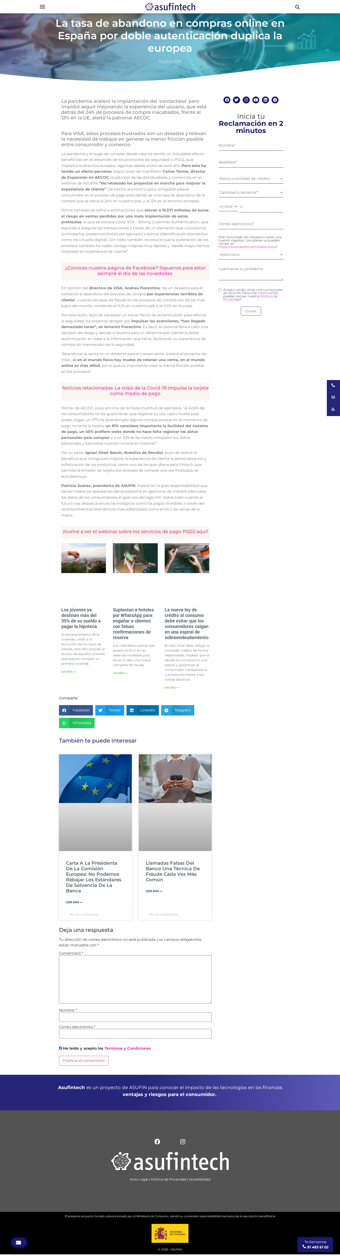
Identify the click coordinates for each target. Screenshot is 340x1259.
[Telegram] (275, 100)
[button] (42, 6)
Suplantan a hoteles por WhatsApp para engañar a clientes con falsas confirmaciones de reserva (133, 623)
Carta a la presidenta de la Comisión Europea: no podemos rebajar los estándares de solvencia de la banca (93, 877)
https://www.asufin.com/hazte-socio (248, 247)
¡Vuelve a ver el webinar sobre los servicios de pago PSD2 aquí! (135, 531)
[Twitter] (236, 100)
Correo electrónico (77, 1027)
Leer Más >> (68, 671)
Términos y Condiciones (128, 1048)
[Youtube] (256, 100)
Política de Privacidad (168, 1179)
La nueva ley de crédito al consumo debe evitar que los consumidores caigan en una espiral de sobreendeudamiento (186, 623)
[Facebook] (227, 100)
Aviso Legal (139, 1179)
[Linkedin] (265, 100)
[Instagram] (246, 100)
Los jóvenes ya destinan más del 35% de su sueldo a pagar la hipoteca (81, 618)
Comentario (71, 953)
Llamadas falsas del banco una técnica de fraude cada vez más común (173, 871)
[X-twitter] (170, 1141)
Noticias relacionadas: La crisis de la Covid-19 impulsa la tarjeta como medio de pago (135, 390)
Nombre (68, 1010)
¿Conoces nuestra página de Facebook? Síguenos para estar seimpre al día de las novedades (135, 270)
